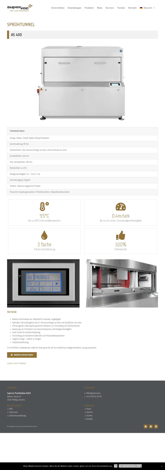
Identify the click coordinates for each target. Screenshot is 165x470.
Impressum (13, 412)
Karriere (89, 412)
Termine (89, 416)
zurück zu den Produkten (16, 363)
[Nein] (161, 466)
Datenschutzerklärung (17, 416)
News (88, 409)
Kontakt (89, 419)
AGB (11, 409)
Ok (115, 466)
